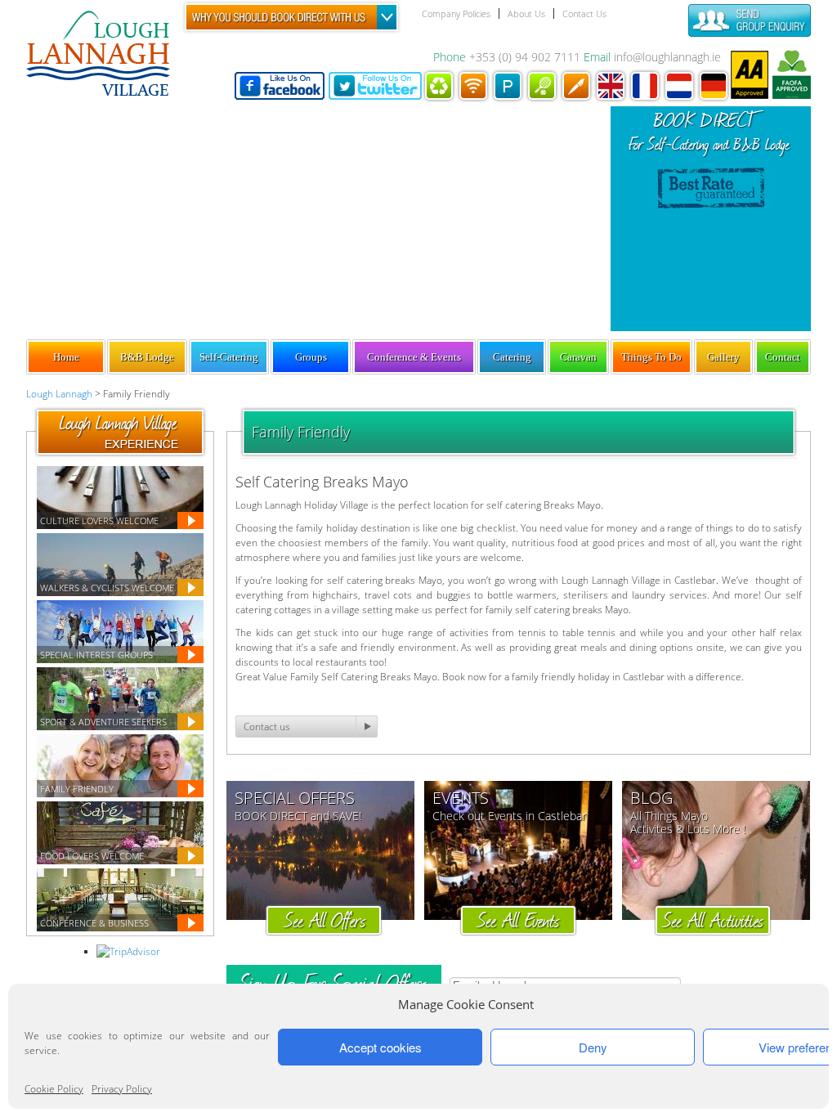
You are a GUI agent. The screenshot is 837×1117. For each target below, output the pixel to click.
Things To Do (651, 357)
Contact (782, 357)
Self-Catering (228, 357)
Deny (593, 1047)
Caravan (578, 357)
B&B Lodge (147, 357)
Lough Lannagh (59, 394)
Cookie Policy (54, 1089)
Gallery (723, 357)
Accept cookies (380, 1047)
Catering (512, 357)
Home (66, 357)
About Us (526, 13)
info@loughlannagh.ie (667, 57)
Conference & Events (414, 357)
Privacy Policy (122, 1089)
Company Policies (456, 13)
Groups (311, 357)
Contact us (267, 726)
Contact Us (584, 13)
